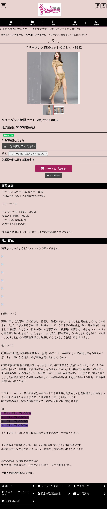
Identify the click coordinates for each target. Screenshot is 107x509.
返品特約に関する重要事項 (19, 159)
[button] (3, 6)
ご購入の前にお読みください (17, 473)
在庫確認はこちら (14, 140)
